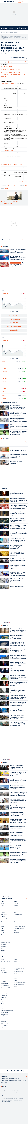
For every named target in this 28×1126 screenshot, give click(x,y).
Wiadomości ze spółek (5, 942)
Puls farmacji (10, 1092)
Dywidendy (18, 37)
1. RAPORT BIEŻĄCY (7, 66)
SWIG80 (3, 912)
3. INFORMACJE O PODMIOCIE (10, 72)
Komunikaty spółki (14, 334)
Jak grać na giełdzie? (5, 961)
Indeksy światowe (4, 918)
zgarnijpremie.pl (17, 1092)
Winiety (15, 980)
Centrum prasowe (4, 1080)
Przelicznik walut (4, 972)
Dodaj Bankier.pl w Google (19, 57)
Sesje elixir (3, 1018)
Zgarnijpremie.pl (4, 983)
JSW (2, 953)
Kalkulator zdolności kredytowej (5, 1021)
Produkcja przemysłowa (19, 928)
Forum (7, 38)
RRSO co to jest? (17, 986)
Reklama (6, 1078)
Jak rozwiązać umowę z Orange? (19, 969)
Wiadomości (16, 32)
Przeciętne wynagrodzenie (19, 926)
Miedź (2, 926)
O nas (2, 1078)
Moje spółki (3, 946)
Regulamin (3, 1100)
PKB (15, 930)
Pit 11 (2, 1008)
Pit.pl (15, 1088)
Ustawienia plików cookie (6, 1101)
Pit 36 (2, 999)
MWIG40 (3, 910)
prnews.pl (3, 1090)
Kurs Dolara (16, 910)
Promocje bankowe (5, 989)
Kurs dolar (3, 966)
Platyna (2, 932)
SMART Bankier (4, 1012)
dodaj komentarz (23, 239)
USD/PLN (16, 905)
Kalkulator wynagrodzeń (19, 961)
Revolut (15, 978)
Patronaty (15, 1078)
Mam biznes (8, 1090)
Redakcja (11, 1078)
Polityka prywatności (18, 1100)
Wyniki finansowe (14, 319)
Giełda (11, 32)
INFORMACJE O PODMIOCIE (11, 164)
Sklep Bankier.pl (4, 1025)
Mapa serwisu (4, 1082)
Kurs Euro (16, 912)
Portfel (3, 38)
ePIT (2, 1027)
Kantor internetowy (5, 974)
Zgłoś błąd (24, 1080)
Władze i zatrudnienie (14, 326)
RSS (19, 1078)
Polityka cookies (9, 1100)
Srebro (2, 930)
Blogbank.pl (3, 981)
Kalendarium (12, 37)
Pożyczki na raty (4, 1023)
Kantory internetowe (18, 914)
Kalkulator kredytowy (18, 976)
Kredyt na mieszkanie (18, 971)
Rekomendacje (5, 37)
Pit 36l (2, 1003)
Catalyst (2, 916)
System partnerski (20, 1088)
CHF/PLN (16, 908)
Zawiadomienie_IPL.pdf (7, 83)
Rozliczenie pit (4, 995)
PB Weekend (3, 979)
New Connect (4, 914)
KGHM (2, 948)
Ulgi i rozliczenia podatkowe (7, 1010)
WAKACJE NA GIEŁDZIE (9, 28)
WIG (2, 908)
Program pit (3, 997)
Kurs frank (3, 968)
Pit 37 (2, 1001)
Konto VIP (3, 976)
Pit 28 (2, 1006)
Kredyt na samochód (18, 973)
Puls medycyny (4, 1092)
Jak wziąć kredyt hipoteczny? (20, 982)
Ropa (2, 928)
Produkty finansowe (13, 1080)
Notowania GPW (4, 36)
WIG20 (2, 905)
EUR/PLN (16, 903)
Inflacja (15, 924)
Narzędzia (24, 37)
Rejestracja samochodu (19, 984)
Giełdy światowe (17, 36)
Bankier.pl (3, 32)
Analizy (15, 934)
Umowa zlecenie (17, 964)
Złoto (2, 924)
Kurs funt (3, 970)
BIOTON (3, 950)
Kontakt (19, 1080)
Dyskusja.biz (14, 1090)
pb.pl (18, 1090)
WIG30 (2, 903)
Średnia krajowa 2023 (5, 987)
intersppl (6, 188)
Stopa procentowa (5, 985)
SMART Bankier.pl (9, 1088)
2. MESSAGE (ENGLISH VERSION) (11, 69)
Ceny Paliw (3, 934)
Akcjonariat (14, 322)
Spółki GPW (3, 940)
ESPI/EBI (11, 36)
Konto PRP (16, 966)
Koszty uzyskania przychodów (4, 1015)
